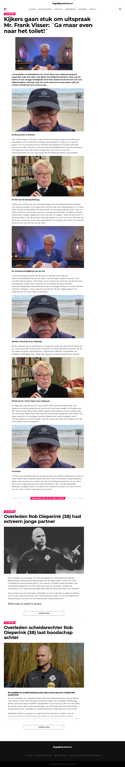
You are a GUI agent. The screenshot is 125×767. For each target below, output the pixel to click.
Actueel (32, 9)
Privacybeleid (60, 755)
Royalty (92, 9)
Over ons (29, 755)
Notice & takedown (43, 755)
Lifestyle (58, 9)
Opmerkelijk (70, 9)
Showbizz (82, 9)
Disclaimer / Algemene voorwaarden (84, 755)
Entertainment (45, 9)
